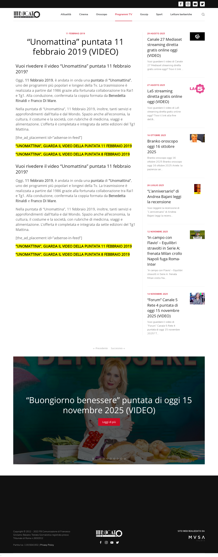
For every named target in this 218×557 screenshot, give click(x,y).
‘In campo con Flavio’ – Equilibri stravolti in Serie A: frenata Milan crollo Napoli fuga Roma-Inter (164, 251)
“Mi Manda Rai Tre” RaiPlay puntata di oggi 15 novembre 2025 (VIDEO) (118, 459)
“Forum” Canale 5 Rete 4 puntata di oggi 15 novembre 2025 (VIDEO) (163, 307)
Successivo (117, 348)
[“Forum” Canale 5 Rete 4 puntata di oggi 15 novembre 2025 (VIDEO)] (197, 298)
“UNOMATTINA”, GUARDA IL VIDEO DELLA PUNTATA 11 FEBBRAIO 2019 (74, 145)
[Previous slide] (21, 410)
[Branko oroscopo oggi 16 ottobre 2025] (197, 138)
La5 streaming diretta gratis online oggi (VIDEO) (164, 96)
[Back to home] (26, 14)
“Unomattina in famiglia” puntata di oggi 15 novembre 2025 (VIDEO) (111, 459)
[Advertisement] (109, 506)
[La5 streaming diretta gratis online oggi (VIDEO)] (197, 88)
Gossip (144, 14)
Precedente (101, 348)
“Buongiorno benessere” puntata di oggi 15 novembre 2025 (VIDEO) (97, 459)
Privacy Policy (47, 544)
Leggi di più (109, 422)
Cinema (83, 14)
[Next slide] (197, 410)
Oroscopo (101, 14)
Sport (159, 14)
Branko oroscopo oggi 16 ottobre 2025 (162, 146)
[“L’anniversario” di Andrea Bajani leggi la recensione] (197, 189)
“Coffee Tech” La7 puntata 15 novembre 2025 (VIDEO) (104, 459)
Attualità (66, 14)
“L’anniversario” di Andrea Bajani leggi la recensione (164, 196)
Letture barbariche (181, 14)
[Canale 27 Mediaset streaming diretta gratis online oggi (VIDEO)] (197, 36)
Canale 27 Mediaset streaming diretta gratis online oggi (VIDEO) (164, 47)
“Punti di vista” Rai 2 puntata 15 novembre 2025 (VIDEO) (125, 459)
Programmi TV (123, 14)
